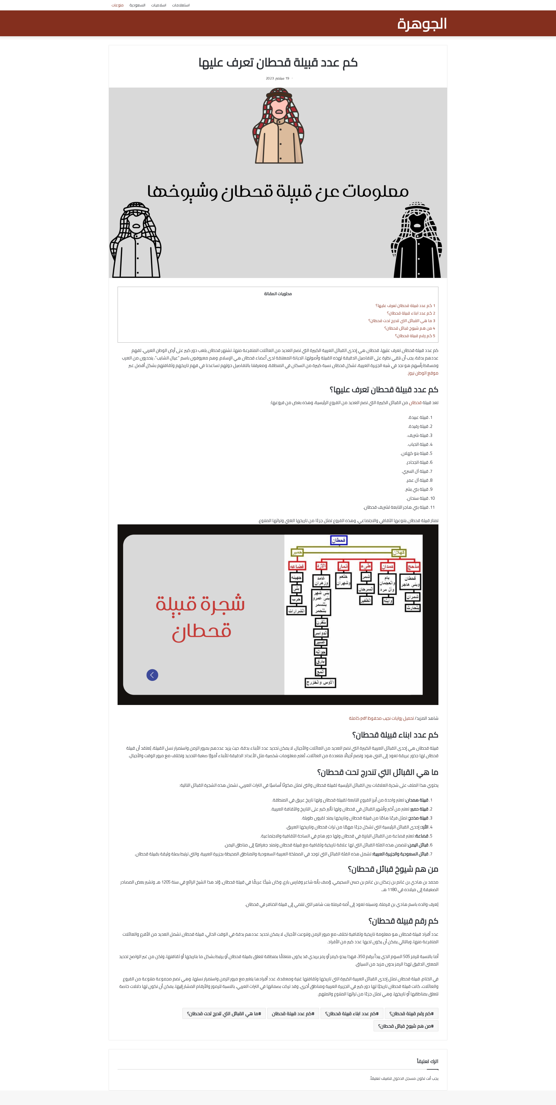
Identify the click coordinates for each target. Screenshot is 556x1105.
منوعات (117, 4)
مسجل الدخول (404, 1078)
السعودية (137, 4)
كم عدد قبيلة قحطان (292, 1013)
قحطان (415, 402)
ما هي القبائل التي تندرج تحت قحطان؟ (401, 320)
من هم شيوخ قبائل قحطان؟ (409, 328)
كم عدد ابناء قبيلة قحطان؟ (411, 313)
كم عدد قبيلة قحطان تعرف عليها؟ (405, 305)
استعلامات (181, 4)
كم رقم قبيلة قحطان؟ (415, 335)
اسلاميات (158, 4)
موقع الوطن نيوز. (422, 373)
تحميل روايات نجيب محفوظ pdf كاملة (381, 718)
